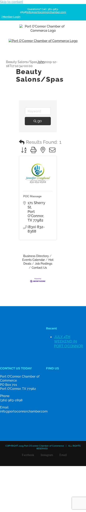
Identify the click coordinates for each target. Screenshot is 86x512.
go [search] (39, 121)
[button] (21, 142)
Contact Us (39, 267)
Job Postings (43, 263)
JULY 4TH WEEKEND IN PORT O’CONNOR (68, 341)
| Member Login (10, 16)
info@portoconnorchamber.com (46, 12)
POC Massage (32, 196)
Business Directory (36, 256)
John (40, 62)
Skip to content (11, 2)
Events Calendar (33, 260)
